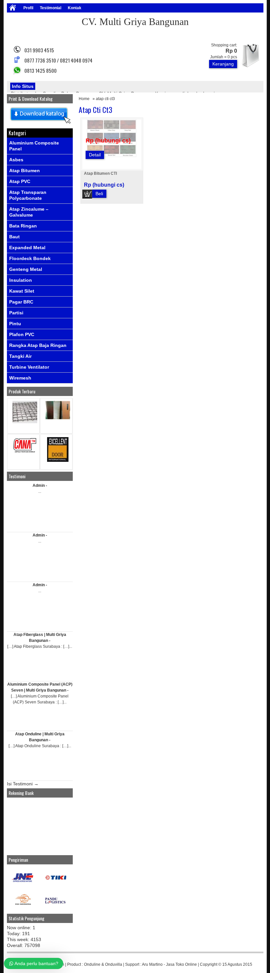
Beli (99, 193)
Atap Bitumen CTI (100, 173)
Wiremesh (20, 378)
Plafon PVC (21, 334)
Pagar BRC (21, 301)
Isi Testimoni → (23, 783)
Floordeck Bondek (30, 258)
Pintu (15, 323)
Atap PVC (19, 181)
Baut (14, 236)
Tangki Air (20, 356)
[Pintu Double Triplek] (57, 417)
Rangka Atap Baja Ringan (38, 345)
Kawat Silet (21, 291)
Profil (28, 8)
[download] (40, 123)
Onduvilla (113, 964)
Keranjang (223, 63)
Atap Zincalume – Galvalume (28, 212)
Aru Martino (152, 964)
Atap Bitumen (24, 170)
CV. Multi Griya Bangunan (135, 21)
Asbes (16, 159)
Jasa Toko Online (181, 964)
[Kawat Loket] (25, 421)
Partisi (16, 312)
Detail (95, 154)
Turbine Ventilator (29, 367)
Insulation (20, 280)
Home (84, 98)
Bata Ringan (23, 225)
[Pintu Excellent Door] (57, 460)
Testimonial (50, 8)
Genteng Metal (25, 269)
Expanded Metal (27, 247)
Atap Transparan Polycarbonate (27, 195)
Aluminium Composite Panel (34, 145)
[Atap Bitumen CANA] (25, 452)
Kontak (74, 8)
